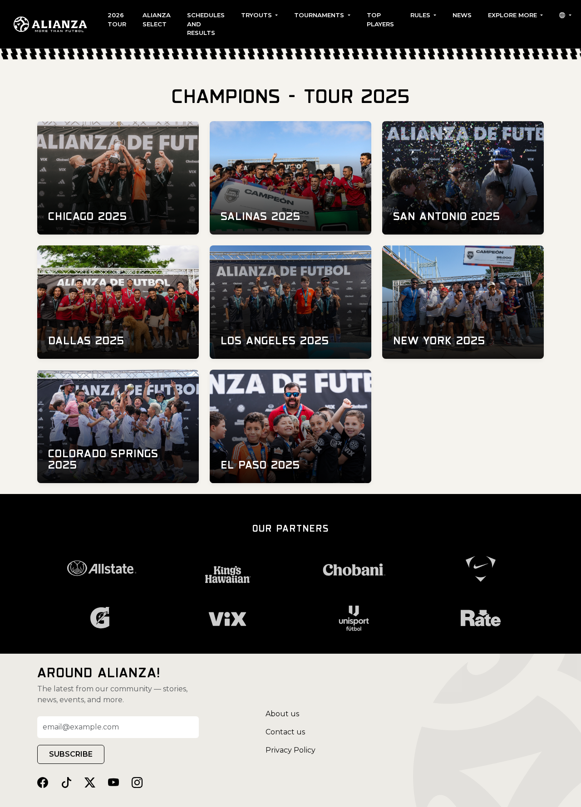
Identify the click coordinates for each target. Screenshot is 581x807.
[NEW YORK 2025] (463, 301)
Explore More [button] (513, 15)
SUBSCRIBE (71, 754)
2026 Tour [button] (117, 19)
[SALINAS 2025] (290, 177)
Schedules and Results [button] (206, 23)
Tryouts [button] (257, 15)
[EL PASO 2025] (290, 425)
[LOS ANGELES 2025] (290, 301)
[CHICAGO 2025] (118, 177)
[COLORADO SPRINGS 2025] (118, 425)
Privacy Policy (290, 750)
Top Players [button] (380, 19)
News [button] (462, 15)
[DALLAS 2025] (118, 301)
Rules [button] (421, 15)
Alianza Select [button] (157, 19)
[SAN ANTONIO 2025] (463, 177)
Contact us (285, 732)
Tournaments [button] (320, 15)
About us (282, 713)
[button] (565, 15)
